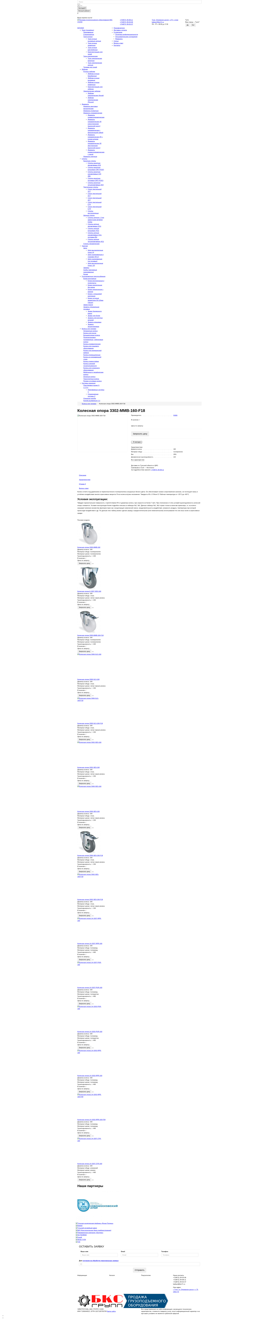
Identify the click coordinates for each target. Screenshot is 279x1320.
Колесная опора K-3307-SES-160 (89, 591)
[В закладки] (93, 563)
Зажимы (86, 268)
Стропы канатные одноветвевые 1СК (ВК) (94, 174)
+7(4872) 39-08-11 (126, 20)
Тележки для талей (90, 67)
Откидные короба (89, 398)
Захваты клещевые (94, 322)
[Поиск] (81, 5)
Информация (82, 1275)
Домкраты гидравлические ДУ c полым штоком (95, 137)
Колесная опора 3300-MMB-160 (88, 547)
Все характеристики (137, 460)
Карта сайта (111, 1311)
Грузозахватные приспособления (93, 276)
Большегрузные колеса (91, 335)
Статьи (116, 41)
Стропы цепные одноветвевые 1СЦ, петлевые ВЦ (95, 235)
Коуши (85, 274)
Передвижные (88, 32)
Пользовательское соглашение (126, 36)
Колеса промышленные (91, 355)
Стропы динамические (91, 244)
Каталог (112, 1275)
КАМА (175, 415)
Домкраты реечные (90, 156)
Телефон (164, 1251)
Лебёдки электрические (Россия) (93, 100)
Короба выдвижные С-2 (91, 400)
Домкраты (85, 104)
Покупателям (146, 1275)
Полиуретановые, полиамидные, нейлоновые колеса (93, 340)
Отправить (139, 1270)
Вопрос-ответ (118, 43)
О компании (118, 32)
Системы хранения (88, 383)
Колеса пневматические (92, 344)
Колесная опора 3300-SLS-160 (88, 679)
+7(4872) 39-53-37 (126, 24)
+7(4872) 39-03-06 (126, 22)
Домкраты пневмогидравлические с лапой (96, 152)
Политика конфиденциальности (126, 34)
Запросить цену (140, 434)
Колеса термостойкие (91, 361)
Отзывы (82, 484)
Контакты (117, 45)
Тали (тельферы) (88, 30)
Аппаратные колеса (90, 331)
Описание (82, 475)
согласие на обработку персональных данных (101, 1260)
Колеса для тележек (89, 329)
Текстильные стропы (90, 187)
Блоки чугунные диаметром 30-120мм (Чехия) (95, 300)
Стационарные (88, 34)
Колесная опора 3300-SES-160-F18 (90, 855)
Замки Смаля (88, 305)
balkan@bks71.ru (158, 22)
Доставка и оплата (120, 30)
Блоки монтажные (89, 278)
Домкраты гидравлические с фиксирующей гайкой (95, 130)
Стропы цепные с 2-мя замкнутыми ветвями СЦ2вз (96, 220)
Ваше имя (84, 1251)
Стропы (84, 159)
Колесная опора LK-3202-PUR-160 (89, 1031)
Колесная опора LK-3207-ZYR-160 (89, 1163)
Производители (119, 28)
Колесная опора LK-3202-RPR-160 (89, 1075)
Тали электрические (90, 56)
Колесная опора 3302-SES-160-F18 (90, 899)
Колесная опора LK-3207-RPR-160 (89, 943)
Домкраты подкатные (91, 111)
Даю (99, 1260)
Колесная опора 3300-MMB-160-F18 (90, 635)
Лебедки (85, 69)
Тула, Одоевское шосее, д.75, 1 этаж (165, 20)
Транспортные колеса (91, 379)
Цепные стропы (89, 215)
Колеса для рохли (89, 333)
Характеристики (84, 479)
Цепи (85, 248)
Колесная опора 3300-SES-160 (88, 811)
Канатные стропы (89, 161)
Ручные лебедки (89, 71)
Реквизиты (119, 39)
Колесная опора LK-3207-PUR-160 (89, 987)
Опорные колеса (89, 376)
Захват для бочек (94, 315)
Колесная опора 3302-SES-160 (88, 767)
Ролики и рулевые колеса (92, 381)
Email (123, 1251)
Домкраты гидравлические (92, 113)
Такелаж (85, 246)
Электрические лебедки (91, 91)
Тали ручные (88, 36)
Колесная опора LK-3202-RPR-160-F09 (91, 1119)
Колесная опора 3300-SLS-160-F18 (90, 723)
